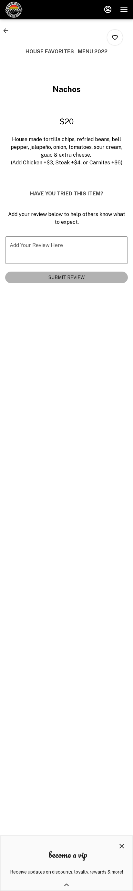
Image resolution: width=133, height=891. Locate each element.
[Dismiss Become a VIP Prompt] (121, 846)
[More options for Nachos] (115, 37)
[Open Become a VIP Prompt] (66, 885)
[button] (7, 31)
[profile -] (108, 9)
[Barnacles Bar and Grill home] (34, 10)
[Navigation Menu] (124, 9)
